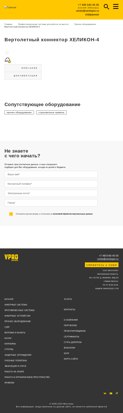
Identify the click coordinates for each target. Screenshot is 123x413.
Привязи (9, 383)
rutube (116, 393)
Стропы (8, 349)
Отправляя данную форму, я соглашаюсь (54, 214)
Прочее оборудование (17, 321)
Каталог (9, 299)
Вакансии (69, 348)
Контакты (69, 309)
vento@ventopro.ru (87, 10)
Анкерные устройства (17, 316)
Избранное (92, 14)
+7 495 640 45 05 (88, 4)
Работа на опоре (14, 372)
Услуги (68, 299)
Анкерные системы (15, 305)
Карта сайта (71, 359)
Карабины (10, 344)
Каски (7, 338)
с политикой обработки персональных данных (72, 214)
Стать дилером (72, 342)
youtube (111, 393)
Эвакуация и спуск (15, 366)
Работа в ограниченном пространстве (27, 377)
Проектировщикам (75, 331)
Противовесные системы (19, 310)
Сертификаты (71, 337)
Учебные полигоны (15, 360)
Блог (66, 353)
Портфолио (70, 325)
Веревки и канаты (14, 333)
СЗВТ (7, 327)
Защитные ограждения (17, 355)
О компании (71, 320)
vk (105, 393)
